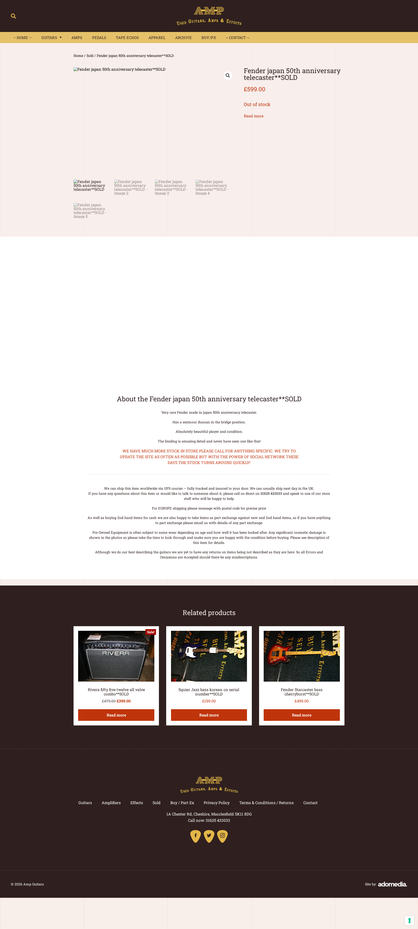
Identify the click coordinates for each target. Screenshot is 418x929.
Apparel (157, 37)
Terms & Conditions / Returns (266, 802)
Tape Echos (127, 37)
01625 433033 (271, 493)
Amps (76, 37)
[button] (13, 15)
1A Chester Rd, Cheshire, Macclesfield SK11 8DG (209, 813)
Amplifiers (111, 802)
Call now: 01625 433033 (209, 820)
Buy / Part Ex (182, 802)
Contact (310, 802)
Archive (183, 37)
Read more (253, 115)
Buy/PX (209, 37)
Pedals (99, 37)
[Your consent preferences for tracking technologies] (409, 920)
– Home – (22, 37)
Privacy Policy (217, 802)
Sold (90, 55)
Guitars (49, 37)
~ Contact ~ (237, 37)
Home (78, 55)
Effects (136, 802)
